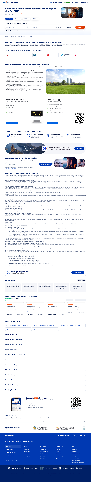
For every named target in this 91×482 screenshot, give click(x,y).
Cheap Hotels (27, 451)
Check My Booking (44, 449)
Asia (16, 36)
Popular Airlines (9, 449)
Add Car (24, 30)
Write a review (69, 299)
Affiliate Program (59, 453)
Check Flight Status (77, 272)
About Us (58, 449)
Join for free (79, 148)
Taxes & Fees (74, 456)
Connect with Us (64, 436)
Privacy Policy (13, 168)
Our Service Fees (75, 458)
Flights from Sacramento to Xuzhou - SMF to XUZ (43, 329)
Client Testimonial (59, 454)
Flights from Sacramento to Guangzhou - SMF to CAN (17, 325)
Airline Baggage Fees (44, 454)
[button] (60, 2)
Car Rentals (26, 453)
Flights (12, 36)
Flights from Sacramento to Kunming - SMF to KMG (16, 329)
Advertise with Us (59, 456)
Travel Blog (42, 458)
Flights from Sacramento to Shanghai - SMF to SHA (43, 325)
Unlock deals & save (45, 164)
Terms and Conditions (43, 473)
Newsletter (58, 458)
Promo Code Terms (51, 420)
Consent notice (8, 168)
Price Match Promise (76, 453)
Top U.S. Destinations (10, 455)
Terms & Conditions (76, 454)
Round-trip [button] (8, 23)
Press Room (58, 451)
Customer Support (44, 451)
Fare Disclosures (9, 420)
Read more (9, 289)
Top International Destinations (12, 458)
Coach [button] (23, 23)
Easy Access (9, 436)
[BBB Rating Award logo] (84, 429)
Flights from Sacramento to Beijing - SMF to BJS (70, 325)
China (19, 36)
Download (52, 123)
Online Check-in (43, 453)
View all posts (81, 280)
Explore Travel (14, 2)
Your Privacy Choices (10, 460)
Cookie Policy (74, 451)
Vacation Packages (28, 454)
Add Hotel (17, 30)
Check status (12, 123)
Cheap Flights (27, 449)
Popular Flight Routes (10, 452)
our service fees (17, 418)
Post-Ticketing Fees (76, 460)
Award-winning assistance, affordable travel (12, 428)
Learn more (25, 150)
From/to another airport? (70, 30)
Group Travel (27, 456)
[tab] (9, 19)
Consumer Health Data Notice (78, 462)
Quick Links (8, 446)
